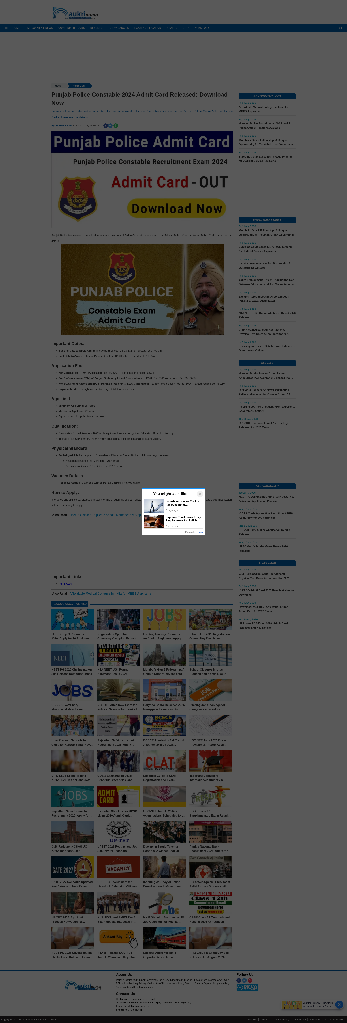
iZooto (200, 532)
